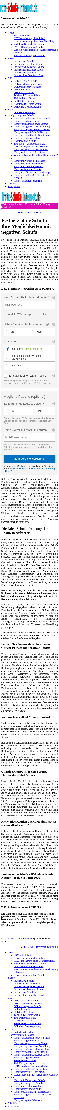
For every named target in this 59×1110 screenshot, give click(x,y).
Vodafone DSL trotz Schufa (27, 103)
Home (11, 32)
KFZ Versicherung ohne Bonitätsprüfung (34, 41)
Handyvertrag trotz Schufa (21, 115)
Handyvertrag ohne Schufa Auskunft (32, 129)
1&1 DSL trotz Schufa (25, 98)
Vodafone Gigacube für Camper (30, 44)
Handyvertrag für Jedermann (28, 180)
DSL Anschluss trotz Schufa (28, 84)
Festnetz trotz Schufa (24, 112)
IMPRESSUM (27, 947)
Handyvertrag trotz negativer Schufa (32, 118)
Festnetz (12, 109)
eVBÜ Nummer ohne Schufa (28, 47)
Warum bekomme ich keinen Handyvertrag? (36, 155)
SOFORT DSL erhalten (29, 212)
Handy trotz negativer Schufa (28, 163)
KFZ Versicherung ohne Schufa (29, 38)
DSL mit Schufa (22, 89)
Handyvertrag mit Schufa (26, 121)
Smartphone (14, 186)
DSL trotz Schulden (24, 92)
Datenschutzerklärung (47, 947)
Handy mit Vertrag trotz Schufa (29, 160)
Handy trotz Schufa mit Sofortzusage (32, 172)
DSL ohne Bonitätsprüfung (27, 106)
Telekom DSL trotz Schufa (27, 95)
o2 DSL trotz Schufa (24, 101)
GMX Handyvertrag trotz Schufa (30, 146)
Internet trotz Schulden (25, 72)
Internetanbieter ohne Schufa (28, 64)
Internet (11, 58)
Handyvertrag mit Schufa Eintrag (30, 132)
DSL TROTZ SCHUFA (26, 81)
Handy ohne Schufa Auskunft (28, 166)
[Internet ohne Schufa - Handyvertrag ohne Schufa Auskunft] (21, 201)
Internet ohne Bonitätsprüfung (29, 75)
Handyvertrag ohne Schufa (27, 138)
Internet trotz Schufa (24, 61)
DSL (10, 78)
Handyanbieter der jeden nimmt (29, 152)
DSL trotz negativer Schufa (27, 86)
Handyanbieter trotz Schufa (27, 169)
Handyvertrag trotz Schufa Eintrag (31, 123)
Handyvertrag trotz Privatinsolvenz (31, 149)
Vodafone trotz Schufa (25, 141)
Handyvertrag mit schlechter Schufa (31, 135)
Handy (11, 158)
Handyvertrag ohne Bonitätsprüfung (32, 126)
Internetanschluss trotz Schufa (28, 69)
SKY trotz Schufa (22, 35)
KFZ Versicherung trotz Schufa (29, 55)
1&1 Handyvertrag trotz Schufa (29, 143)
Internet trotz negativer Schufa (29, 66)
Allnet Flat (13, 183)
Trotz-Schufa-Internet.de (21, 938)
